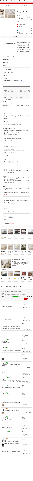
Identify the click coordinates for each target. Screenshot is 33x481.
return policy (20, 106)
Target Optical (10, 1)
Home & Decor (16, 0)
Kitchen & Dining (19, 0)
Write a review (25, 298)
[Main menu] (4, 5)
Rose (22, 16)
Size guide (23, 18)
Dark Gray (17, 17)
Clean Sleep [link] (14, 286)
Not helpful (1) (14, 134)
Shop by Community (7, 1)
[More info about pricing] (31, 13)
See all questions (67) (6, 223)
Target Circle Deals (23, 1)
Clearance (13, 1)
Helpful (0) (9, 152)
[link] (19, 12)
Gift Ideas (3, 1)
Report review (28, 307)
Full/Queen (18, 19)
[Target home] (2, 5)
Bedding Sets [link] (10, 286)
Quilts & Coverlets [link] (3, 286)
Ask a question (12, 223)
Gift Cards (4, 1)
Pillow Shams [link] (17, 286)
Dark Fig (27, 17)
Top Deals (21, 1)
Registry (3, 2)
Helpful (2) (8, 136)
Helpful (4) (8, 131)
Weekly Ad (26, 1)
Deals (11, 1)
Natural (21, 16)
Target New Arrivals (2, 0)
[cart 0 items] (31, 5)
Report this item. (20, 80)
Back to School (5, 0)
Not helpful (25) (11, 146)
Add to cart (18, 22)
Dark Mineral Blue (29, 17)
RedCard (5, 2)
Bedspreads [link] (7, 286)
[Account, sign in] (28, 5)
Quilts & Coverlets (11, 7)
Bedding (7, 7)
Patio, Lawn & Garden (22, 0)
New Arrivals (15, 1)
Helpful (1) (9, 140)
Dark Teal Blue (19, 17)
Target (1, 7)
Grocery (25, 0)
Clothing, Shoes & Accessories (12, 0)
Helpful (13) (8, 146)
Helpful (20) (9, 149)
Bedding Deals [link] (21, 286)
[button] (19, 12)
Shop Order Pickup (29, 1)
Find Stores (9, 2)
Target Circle (7, 2)
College (7, 0)
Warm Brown (24, 17)
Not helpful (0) (11, 120)
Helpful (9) (9, 120)
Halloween (9, 0)
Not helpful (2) (11, 149)
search (24, 5)
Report (13, 120)
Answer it (5, 126)
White (26, 16)
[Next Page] (31, 17)
